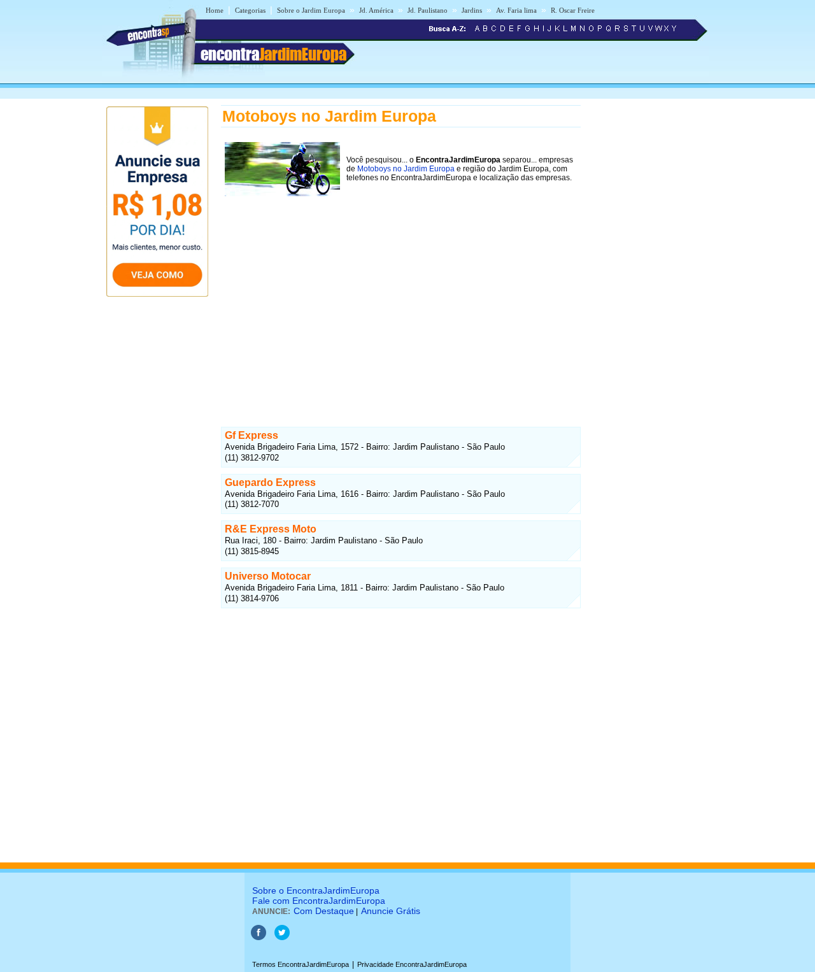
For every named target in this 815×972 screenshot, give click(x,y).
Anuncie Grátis (390, 911)
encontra (273, 54)
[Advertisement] (401, 307)
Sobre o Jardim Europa (311, 10)
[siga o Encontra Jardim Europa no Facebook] (258, 937)
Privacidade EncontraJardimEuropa (412, 964)
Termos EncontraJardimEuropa (300, 964)
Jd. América (376, 10)
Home (214, 10)
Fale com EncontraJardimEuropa (318, 901)
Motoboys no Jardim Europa (406, 168)
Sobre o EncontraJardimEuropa (315, 890)
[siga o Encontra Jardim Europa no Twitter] (282, 937)
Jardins (472, 10)
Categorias (250, 10)
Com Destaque (324, 911)
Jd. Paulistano (428, 10)
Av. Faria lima (516, 10)
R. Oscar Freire (573, 10)
